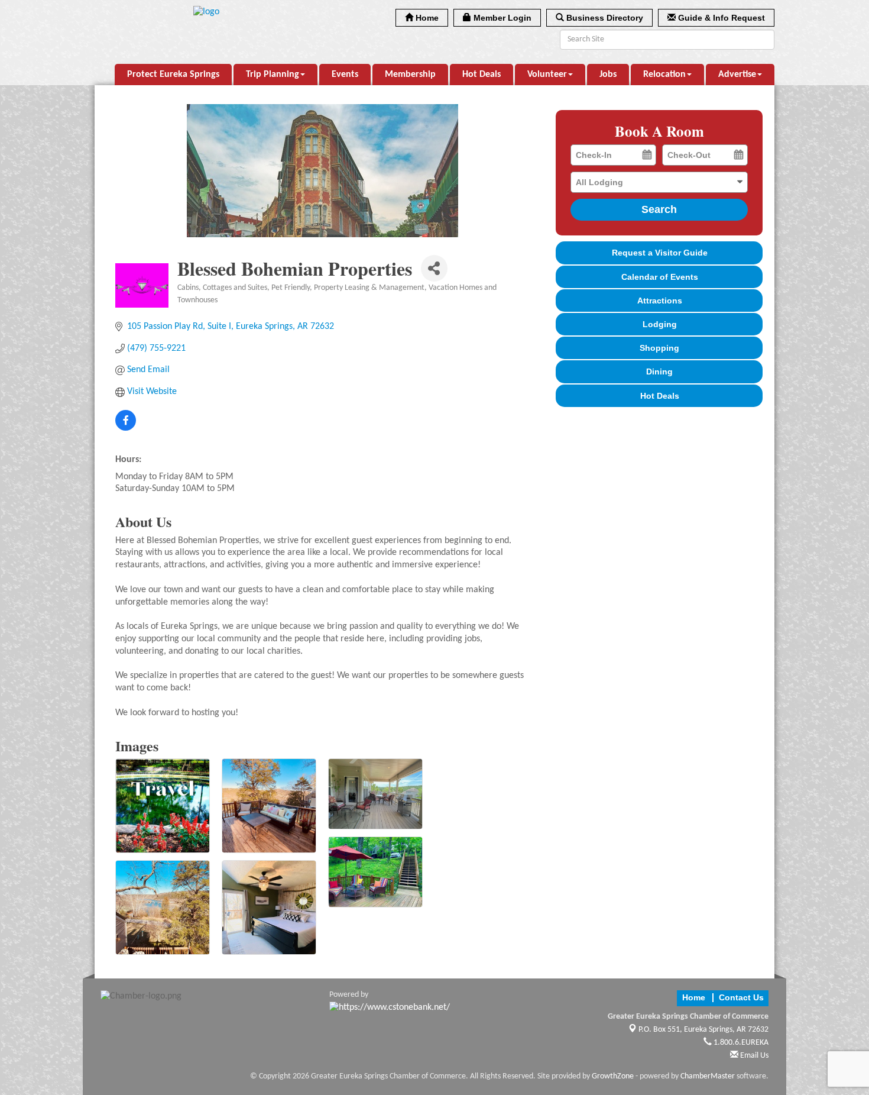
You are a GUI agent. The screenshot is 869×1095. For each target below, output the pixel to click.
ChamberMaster (707, 1076)
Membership (410, 74)
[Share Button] (434, 268)
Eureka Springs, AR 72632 (703, 1029)
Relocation (664, 74)
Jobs (608, 74)
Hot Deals (481, 74)
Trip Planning (272, 74)
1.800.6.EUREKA (740, 1042)
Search (659, 209)
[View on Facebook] (125, 428)
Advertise (737, 74)
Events (345, 74)
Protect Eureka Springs (173, 74)
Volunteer (547, 74)
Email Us (753, 1055)
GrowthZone (613, 1076)
